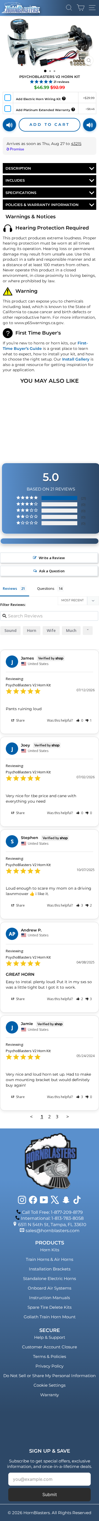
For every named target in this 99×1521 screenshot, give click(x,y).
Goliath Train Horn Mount (50, 1316)
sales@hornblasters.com (52, 1230)
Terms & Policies (49, 1356)
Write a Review (52, 557)
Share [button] (20, 720)
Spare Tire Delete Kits (50, 1307)
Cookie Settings (49, 1385)
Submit (49, 1494)
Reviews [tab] (10, 588)
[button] (79, 720)
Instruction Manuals (49, 1297)
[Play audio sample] (9, 124)
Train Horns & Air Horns (49, 1259)
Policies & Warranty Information (42, 204)
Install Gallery (75, 359)
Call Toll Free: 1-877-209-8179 (52, 1212)
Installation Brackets (49, 1269)
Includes (15, 180)
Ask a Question (52, 570)
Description (18, 168)
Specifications (21, 192)
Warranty (49, 1394)
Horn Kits (49, 1249)
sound (10, 630)
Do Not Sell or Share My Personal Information (49, 1375)
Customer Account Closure (49, 1346)
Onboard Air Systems (49, 1288)
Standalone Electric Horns (49, 1278)
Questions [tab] (45, 588)
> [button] (67, 1116)
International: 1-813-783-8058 (52, 1218)
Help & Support (49, 1337)
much (71, 630)
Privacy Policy (49, 1366)
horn (31, 630)
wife (51, 630)
